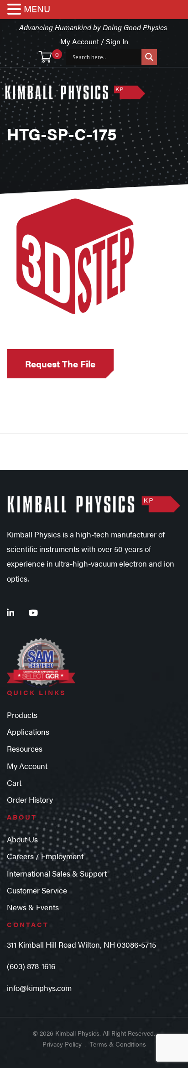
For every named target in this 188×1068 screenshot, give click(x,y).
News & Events (33, 907)
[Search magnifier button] (149, 57)
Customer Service (37, 890)
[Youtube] (33, 612)
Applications (28, 731)
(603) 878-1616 (31, 965)
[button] (15, 10)
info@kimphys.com (39, 987)
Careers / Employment (45, 856)
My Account (27, 765)
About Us (22, 839)
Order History (30, 799)
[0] (45, 57)
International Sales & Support (57, 873)
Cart (14, 782)
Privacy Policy (62, 1043)
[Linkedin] (10, 612)
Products (22, 714)
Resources (24, 748)
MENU (37, 8)
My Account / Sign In (94, 41)
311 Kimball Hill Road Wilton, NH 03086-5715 (81, 944)
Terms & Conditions (118, 1043)
